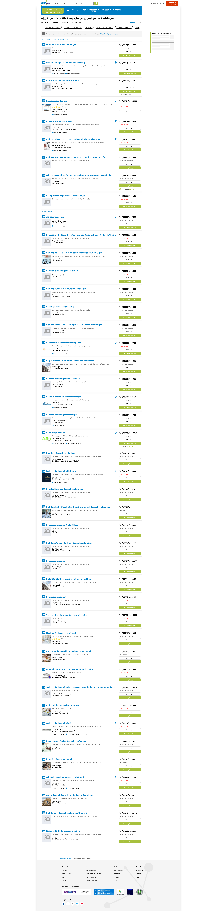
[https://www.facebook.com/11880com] (63, 904)
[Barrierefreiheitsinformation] (161, 3)
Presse (64, 880)
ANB (137, 880)
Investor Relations (67, 873)
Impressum (139, 870)
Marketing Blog (118, 870)
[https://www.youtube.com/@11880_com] (82, 904)
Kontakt (116, 877)
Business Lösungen (92, 880)
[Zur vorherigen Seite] (90, 848)
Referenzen (117, 873)
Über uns (64, 870)
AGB (137, 877)
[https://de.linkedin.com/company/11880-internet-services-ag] (77, 904)
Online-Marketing (91, 877)
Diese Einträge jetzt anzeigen (109, 34)
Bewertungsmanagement (93, 873)
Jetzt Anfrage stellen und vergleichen (53, 10)
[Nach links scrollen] (42, 27)
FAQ (115, 880)
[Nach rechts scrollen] (140, 27)
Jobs (63, 877)
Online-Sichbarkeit (91, 870)
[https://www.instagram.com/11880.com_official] (68, 904)
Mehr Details (130, 51)
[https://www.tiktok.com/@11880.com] (73, 904)
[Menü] (164, 3)
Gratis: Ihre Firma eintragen (172, 3)
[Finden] (96, 3)
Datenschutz (140, 873)
